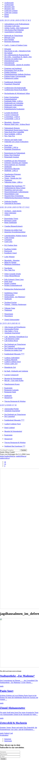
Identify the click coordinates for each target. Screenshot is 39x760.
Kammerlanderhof (10, 99)
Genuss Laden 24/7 (11, 364)
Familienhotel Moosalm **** (14, 354)
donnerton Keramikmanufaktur (14, 232)
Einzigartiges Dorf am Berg (13, 70)
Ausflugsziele (9, 3)
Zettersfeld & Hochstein (12, 203)
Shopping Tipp (9, 7)
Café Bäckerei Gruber (11, 339)
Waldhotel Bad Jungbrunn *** (14, 186)
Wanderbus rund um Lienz (13, 190)
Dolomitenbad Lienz (11, 61)
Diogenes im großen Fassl (13, 59)
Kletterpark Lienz (10, 107)
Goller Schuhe (9, 238)
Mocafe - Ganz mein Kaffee (14, 380)
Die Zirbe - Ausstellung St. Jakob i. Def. (18, 57)
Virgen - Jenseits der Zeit (12, 178)
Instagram (7, 739)
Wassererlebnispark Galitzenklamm (16, 192)
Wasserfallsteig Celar (11, 194)
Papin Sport (8, 145)
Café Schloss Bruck (11, 341)
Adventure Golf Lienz (12, 26)
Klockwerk (8, 251)
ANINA (7, 215)
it (4, 466)
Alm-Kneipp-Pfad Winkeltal (14, 30)
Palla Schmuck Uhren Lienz (14, 279)
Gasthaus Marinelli (10, 360)
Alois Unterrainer (10, 213)
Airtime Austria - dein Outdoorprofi (16, 28)
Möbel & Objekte (10, 262)
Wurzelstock (8, 316)
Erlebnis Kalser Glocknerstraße (15, 76)
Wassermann (8, 314)
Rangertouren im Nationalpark (14, 153)
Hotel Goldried (9, 428)
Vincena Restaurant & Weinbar (15, 401)
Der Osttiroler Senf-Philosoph (14, 348)
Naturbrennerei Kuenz (12, 384)
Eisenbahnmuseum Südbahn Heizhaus (17, 74)
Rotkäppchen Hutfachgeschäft (14, 289)
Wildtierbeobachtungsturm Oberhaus (16, 198)
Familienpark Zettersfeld (12, 82)
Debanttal (7, 49)
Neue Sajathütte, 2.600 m (13, 134)
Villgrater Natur (9, 176)
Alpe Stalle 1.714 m (11, 331)
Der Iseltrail (8, 53)
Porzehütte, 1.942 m (11, 147)
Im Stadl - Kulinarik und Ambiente (16, 371)
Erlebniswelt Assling (11, 78)
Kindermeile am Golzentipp (13, 103)
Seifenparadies (9, 295)
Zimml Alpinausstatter (11, 320)
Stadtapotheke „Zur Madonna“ (14, 297)
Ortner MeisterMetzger (12, 276)
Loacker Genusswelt (11, 115)
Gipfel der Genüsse (11, 11)
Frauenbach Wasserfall (12, 84)
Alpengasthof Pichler (11, 329)
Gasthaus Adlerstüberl (11, 358)
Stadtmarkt (8, 167)
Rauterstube (8, 388)
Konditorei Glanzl (10, 253)
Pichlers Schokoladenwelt (13, 285)
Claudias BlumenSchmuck (13, 226)
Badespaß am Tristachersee (13, 35)
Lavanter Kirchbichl (11, 113)
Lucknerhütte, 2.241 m (12, 119)
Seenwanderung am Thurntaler (14, 165)
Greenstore (8, 240)
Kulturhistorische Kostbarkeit (14, 109)
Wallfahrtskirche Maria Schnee (14, 188)
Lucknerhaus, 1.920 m (12, 117)
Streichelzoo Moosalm (12, 169)
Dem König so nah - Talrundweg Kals (17, 51)
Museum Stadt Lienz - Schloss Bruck (17, 124)
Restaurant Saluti (10, 392)
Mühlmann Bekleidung (12, 264)
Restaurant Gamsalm (11, 390)
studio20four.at (21, 456)
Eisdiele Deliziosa (10, 72)
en (5, 464)
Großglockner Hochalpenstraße (15, 88)
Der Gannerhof (9, 346)
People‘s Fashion (10, 283)
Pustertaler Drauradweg (12, 149)
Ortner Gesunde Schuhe (12, 274)
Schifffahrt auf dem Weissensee (15, 161)
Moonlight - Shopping (12, 122)
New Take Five (9, 136)
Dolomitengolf (9, 63)
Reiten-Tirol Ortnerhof (12, 155)
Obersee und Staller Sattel (13, 140)
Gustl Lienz (8, 241)
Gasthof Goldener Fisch (12, 362)
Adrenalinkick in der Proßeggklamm (16, 24)
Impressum (8, 741)
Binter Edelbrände (10, 222)
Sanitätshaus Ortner (11, 293)
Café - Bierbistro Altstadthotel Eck (16, 337)
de (5, 462)
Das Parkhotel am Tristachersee (15, 344)
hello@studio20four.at (7, 456)
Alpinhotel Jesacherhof (12, 333)
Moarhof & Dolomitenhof (13, 378)
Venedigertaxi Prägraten (12, 174)
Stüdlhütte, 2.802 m (11, 170)
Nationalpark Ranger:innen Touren (16, 130)
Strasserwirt (8, 398)
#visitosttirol (4, 735)
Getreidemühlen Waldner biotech (15, 236)
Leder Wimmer (9, 257)
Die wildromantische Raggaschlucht (16, 55)
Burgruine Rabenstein (11, 41)
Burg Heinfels (9, 39)
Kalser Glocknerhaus (11, 97)
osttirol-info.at (5, 458)
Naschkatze (8, 268)
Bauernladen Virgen (11, 218)
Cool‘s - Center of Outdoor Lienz (15, 45)
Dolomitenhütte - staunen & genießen (17, 65)
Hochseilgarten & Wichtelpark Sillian (17, 93)
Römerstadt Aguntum (11, 157)
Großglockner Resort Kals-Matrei (15, 90)
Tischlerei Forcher (10, 302)
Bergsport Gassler (10, 220)
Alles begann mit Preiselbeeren (14, 327)
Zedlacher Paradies (10, 201)
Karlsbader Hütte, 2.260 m (13, 101)
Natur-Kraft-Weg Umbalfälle (14, 132)
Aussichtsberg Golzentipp (13, 32)
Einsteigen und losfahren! (13, 68)
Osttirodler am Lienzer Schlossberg (16, 142)
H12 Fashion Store (10, 245)
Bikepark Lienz (9, 37)
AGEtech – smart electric (13, 211)
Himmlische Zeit (10, 367)
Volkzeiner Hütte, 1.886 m (13, 182)
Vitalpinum (8, 180)
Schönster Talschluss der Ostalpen (16, 163)
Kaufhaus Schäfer (10, 249)
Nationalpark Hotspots (12, 128)
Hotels (6, 14)
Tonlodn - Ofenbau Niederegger (15, 304)
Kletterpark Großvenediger (13, 105)
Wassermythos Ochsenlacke (13, 196)
